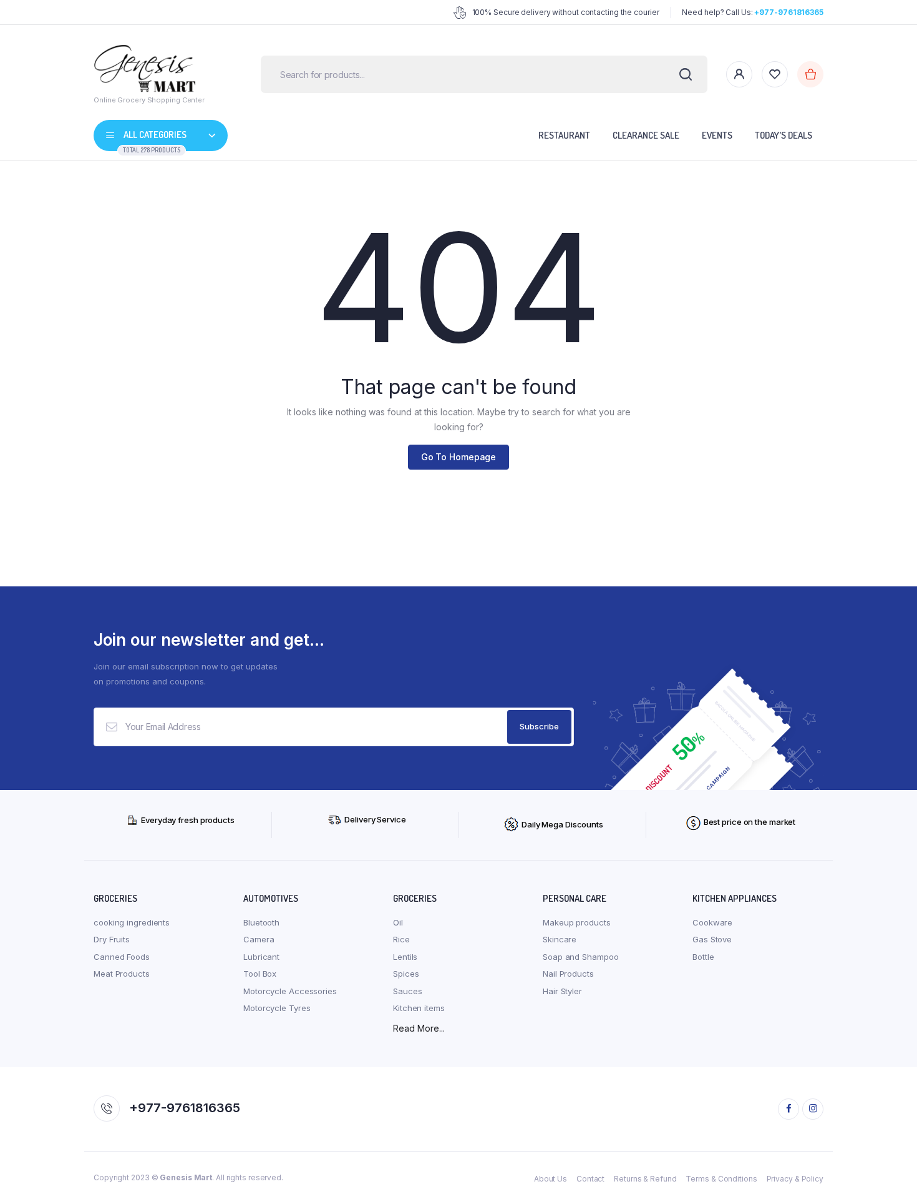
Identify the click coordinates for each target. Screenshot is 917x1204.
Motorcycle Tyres (276, 1008)
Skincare (559, 939)
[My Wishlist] (775, 74)
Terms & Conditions (721, 1178)
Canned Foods (122, 957)
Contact (590, 1178)
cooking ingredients (132, 922)
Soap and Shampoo (580, 957)
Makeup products (577, 922)
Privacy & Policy (795, 1178)
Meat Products (122, 974)
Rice (401, 939)
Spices (406, 974)
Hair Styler (562, 991)
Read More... (419, 1028)
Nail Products (568, 974)
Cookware (712, 922)
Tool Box (259, 974)
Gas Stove (712, 939)
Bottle (703, 957)
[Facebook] (788, 1109)
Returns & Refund (645, 1178)
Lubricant (261, 957)
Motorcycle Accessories (290, 991)
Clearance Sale (646, 135)
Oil (398, 922)
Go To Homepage (459, 457)
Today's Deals (783, 135)
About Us (550, 1178)
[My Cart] (810, 74)
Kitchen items (419, 1008)
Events (717, 135)
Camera (258, 939)
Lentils (405, 957)
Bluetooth (261, 922)
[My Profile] (739, 74)
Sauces (407, 991)
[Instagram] (812, 1109)
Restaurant (564, 135)
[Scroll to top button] (889, 1176)
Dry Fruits (112, 939)
